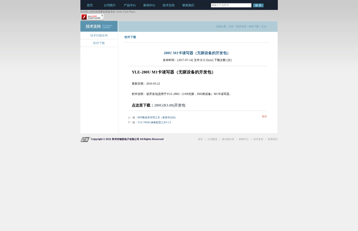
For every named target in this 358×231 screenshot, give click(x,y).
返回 (264, 116)
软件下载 (99, 43)
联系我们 (273, 139)
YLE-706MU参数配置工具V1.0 (154, 122)
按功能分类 (228, 139)
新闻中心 (244, 139)
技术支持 (241, 26)
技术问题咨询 (99, 35)
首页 (200, 139)
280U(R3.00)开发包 (169, 105)
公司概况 (212, 139)
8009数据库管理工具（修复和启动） (157, 117)
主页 (231, 26)
